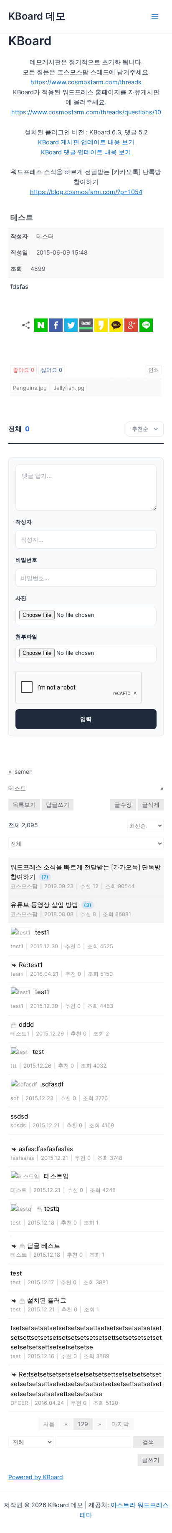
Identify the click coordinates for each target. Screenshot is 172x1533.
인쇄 (153, 369)
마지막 (120, 1423)
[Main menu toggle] (155, 16)
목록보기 (24, 804)
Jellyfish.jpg (68, 387)
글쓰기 (150, 1459)
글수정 (123, 804)
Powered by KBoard (35, 1476)
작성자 (23, 522)
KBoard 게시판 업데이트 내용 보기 (86, 142)
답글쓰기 (57, 804)
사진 (20, 598)
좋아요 (23, 369)
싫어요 (51, 369)
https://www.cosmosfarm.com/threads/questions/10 (86, 112)
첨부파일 (26, 637)
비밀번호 (26, 560)
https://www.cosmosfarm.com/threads (86, 82)
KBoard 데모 (37, 16)
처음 (49, 1423)
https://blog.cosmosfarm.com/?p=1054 (86, 192)
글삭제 (150, 804)
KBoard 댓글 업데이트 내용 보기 (86, 152)
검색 (148, 1441)
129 (83, 1423)
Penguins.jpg (30, 387)
